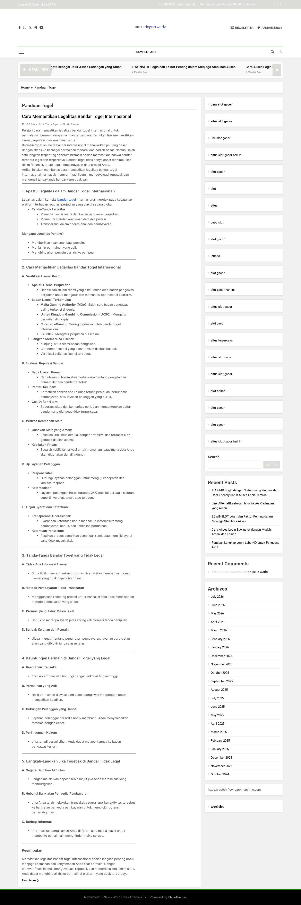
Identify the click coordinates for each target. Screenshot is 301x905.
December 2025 (221, 656)
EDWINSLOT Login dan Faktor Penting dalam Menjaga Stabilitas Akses (207, 4)
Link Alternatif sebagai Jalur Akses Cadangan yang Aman (56, 67)
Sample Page (146, 52)
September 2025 (222, 681)
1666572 (31, 124)
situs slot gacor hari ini (226, 155)
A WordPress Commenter (229, 572)
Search (214, 457)
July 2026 (217, 596)
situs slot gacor (221, 307)
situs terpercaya (222, 340)
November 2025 (221, 664)
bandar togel (66, 199)
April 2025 (217, 723)
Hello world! (260, 572)
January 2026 (220, 647)
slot (213, 189)
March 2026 (219, 630)
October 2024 (220, 774)
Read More (29, 880)
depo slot (217, 222)
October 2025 (220, 673)
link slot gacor (220, 138)
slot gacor (218, 172)
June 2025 (218, 707)
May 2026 (217, 613)
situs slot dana (221, 357)
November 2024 (221, 766)
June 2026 (218, 605)
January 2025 (220, 749)
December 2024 (221, 757)
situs (214, 205)
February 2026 (220, 639)
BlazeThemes (177, 897)
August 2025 (219, 690)
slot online (218, 391)
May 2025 (217, 715)
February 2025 (220, 740)
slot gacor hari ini (223, 290)
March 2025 (219, 732)
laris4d (215, 256)
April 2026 (217, 622)
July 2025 (217, 698)
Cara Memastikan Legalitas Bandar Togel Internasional (76, 116)
